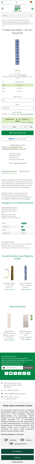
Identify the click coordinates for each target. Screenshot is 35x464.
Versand (23, 75)
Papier (23, 230)
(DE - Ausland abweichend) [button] (25, 114)
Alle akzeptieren (17, 451)
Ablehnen (17, 457)
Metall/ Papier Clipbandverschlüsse (9, 332)
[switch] (6, 440)
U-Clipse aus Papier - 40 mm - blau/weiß (25, 284)
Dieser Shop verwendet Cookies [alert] (17, 405)
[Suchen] (32, 15)
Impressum (20, 434)
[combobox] (17, 100)
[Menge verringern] (3, 127)
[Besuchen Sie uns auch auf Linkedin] (28, 373)
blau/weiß (24, 223)
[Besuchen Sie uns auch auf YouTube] (11, 373)
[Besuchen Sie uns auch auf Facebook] (6, 373)
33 (22, 226)
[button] (32, 2)
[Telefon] (16, 2)
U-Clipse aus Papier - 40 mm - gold (9, 284)
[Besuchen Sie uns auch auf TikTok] (24, 373)
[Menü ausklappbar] (2, 9)
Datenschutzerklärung (8, 360)
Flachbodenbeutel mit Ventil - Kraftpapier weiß (25, 333)
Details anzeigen (17, 462)
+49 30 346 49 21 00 (13, 390)
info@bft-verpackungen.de (17, 393)
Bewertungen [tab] (24, 171)
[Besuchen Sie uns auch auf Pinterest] (15, 373)
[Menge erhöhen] (25, 127)
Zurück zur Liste (5, 20)
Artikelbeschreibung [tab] (9, 171)
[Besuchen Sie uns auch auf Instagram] (20, 373)
